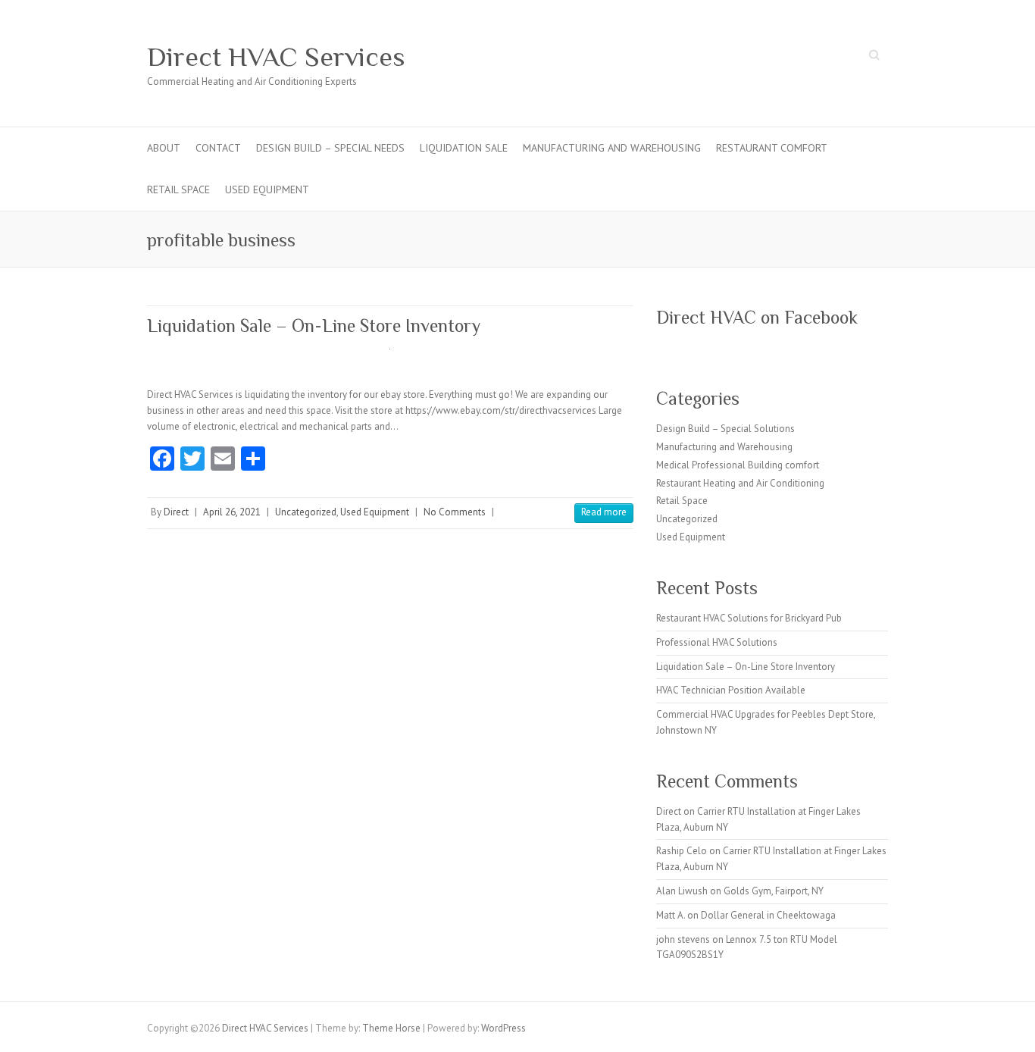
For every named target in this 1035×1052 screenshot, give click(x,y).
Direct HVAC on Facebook (757, 317)
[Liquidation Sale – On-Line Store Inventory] (390, 357)
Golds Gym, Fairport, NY (774, 890)
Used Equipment (267, 189)
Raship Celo (681, 850)
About (163, 148)
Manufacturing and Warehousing (612, 148)
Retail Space (178, 189)
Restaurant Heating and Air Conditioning (740, 483)
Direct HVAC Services (276, 57)
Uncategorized (305, 512)
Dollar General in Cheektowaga (768, 915)
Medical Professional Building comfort (737, 465)
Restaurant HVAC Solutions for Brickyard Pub (749, 618)
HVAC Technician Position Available (730, 690)
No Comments (455, 512)
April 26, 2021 (232, 512)
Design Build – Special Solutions (725, 428)
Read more (604, 512)
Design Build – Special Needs (330, 148)
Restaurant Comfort (771, 148)
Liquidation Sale (464, 148)
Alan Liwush (682, 890)
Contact (218, 148)
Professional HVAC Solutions (716, 642)
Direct (176, 512)
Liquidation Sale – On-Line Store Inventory (313, 325)
